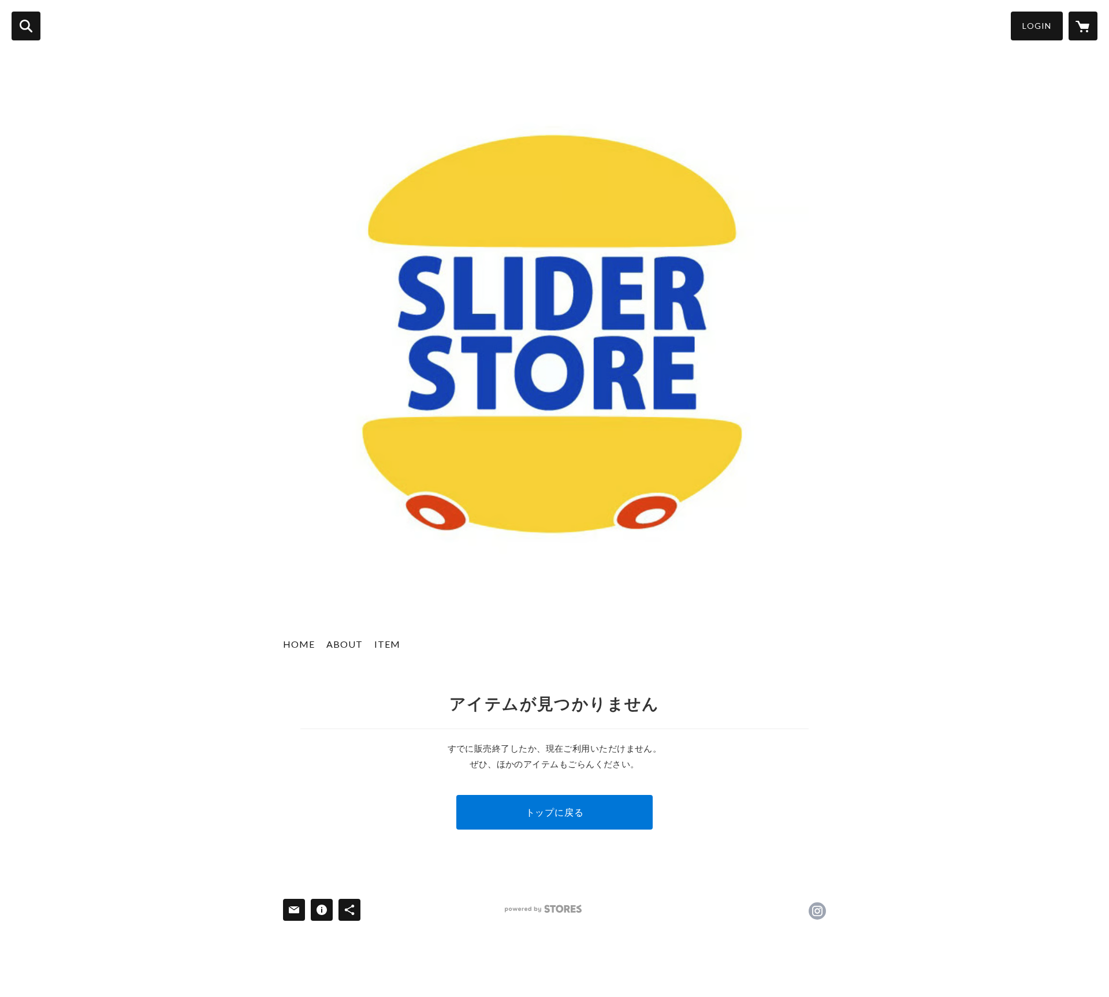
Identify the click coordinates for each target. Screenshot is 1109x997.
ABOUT (344, 643)
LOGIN (1036, 26)
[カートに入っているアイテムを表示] (1083, 26)
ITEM (387, 643)
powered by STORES (543, 909)
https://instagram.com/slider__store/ (817, 911)
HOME (299, 643)
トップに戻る (555, 811)
